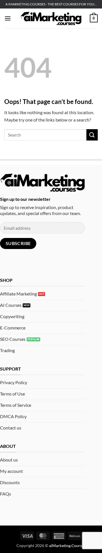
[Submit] (92, 134)
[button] (7, 18)
